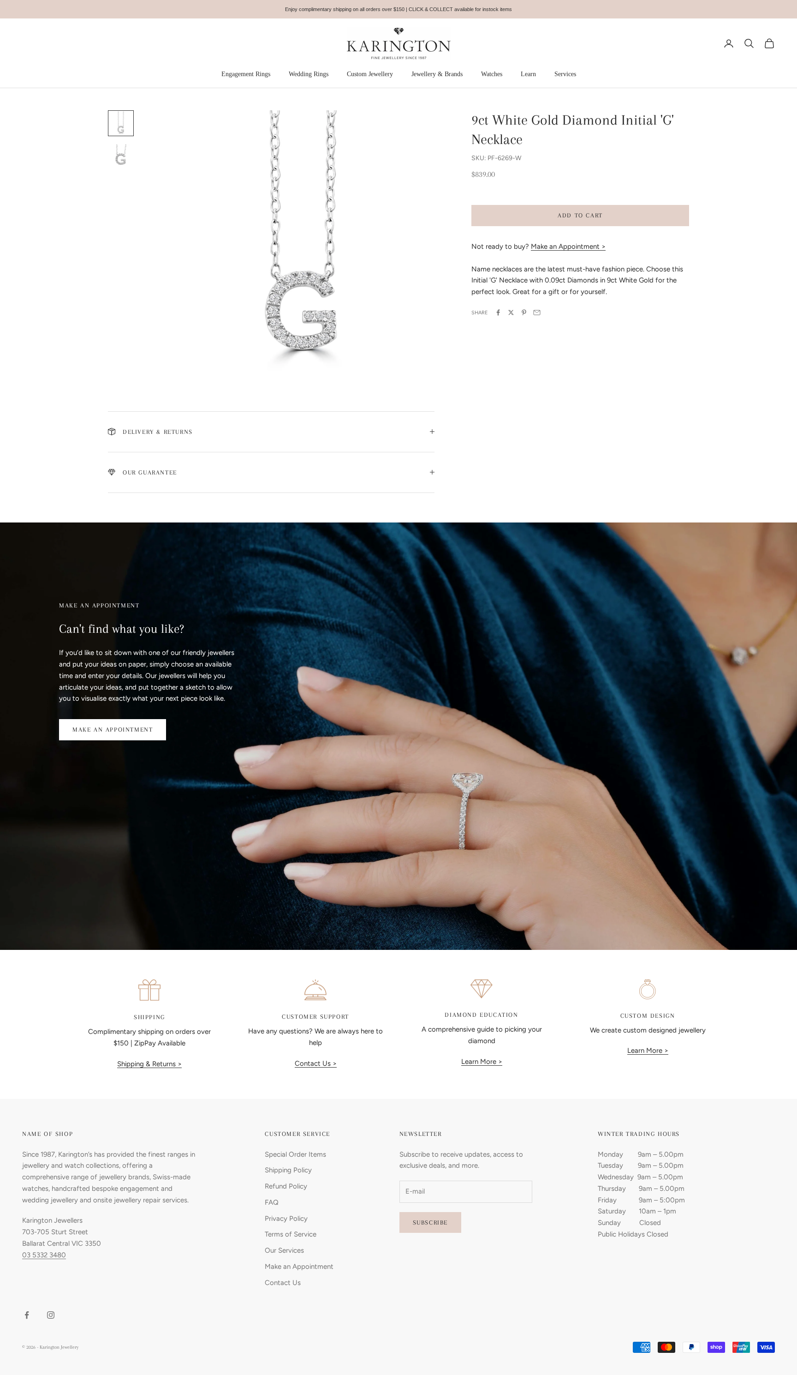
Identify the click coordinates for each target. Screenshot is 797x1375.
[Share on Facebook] (498, 312)
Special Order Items (295, 1154)
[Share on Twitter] (511, 312)
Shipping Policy (288, 1170)
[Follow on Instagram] (50, 1315)
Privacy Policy (286, 1218)
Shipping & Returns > (149, 1064)
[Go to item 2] (121, 156)
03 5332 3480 (44, 1255)
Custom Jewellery (370, 74)
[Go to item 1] (121, 123)
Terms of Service (290, 1234)
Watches (491, 74)
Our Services (284, 1250)
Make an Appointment (112, 729)
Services (565, 74)
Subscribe (430, 1222)
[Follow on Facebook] (26, 1315)
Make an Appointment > (568, 246)
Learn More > (481, 1061)
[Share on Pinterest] (524, 312)
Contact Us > (316, 1063)
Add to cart (580, 215)
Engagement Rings (245, 74)
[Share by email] (537, 312)
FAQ (272, 1202)
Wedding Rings (308, 74)
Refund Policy (286, 1186)
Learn (528, 74)
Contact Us (283, 1283)
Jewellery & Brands (437, 74)
